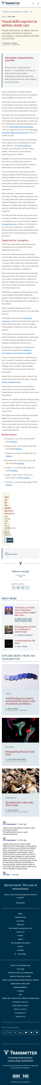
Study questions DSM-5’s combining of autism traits (25, 629)
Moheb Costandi (10, 43)
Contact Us (20, 1016)
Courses (20, 950)
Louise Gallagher (24, 146)
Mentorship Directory (20, 984)
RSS (20, 995)
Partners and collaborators (20, 973)
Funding (8, 693)
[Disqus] (20, 848)
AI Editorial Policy (20, 1005)
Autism (14, 554)
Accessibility (20, 1013)
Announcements (20, 987)
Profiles (20, 925)
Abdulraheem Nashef (23, 621)
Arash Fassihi (22, 618)
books (20, 943)
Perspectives (20, 917)
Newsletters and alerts (20, 976)
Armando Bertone (9, 224)
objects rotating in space (11, 382)
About (20, 965)
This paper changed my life (20, 928)
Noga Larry (27, 620)
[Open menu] (38, 3)
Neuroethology (11, 798)
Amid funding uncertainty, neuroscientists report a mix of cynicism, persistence (20, 701)
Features (20, 921)
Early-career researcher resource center (20, 980)
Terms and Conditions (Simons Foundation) (20, 998)
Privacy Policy (20, 1009)
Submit (9, 540)
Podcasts (20, 932)
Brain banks (10, 747)
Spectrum (11, 17)
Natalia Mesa (13, 810)
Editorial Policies (20, 1002)
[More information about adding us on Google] (31, 12)
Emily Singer (22, 646)
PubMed (13, 442)
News (4, 17)
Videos (20, 936)
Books (20, 939)
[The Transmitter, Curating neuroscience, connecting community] (11, 3)
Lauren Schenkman (25, 635)
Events (20, 946)
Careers (20, 991)
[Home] (20, 1052)
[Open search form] (33, 3)
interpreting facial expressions (21, 127)
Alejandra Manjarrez (17, 759)
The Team (20, 969)
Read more (20, 903)
